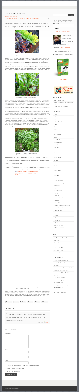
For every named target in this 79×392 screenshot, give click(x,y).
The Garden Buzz (57, 222)
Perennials (56, 144)
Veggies (39, 18)
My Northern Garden (58, 210)
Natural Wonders (57, 139)
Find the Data (56, 265)
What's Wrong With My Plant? (60, 292)
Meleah (15, 16)
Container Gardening (11, 18)
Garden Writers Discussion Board (61, 270)
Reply (47, 322)
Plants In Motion (57, 252)
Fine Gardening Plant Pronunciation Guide (63, 267)
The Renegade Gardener (59, 227)
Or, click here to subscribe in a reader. (63, 31)
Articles (39, 5)
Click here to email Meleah (64, 47)
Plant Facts (56, 275)
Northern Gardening (58, 212)
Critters (55, 124)
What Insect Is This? (58, 290)
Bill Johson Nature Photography (60, 237)
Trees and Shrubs (57, 157)
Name (6, 349)
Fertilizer (55, 129)
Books (55, 116)
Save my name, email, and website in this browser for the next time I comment (23, 365)
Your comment (8, 333)
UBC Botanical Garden (58, 282)
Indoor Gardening (57, 134)
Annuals (55, 114)
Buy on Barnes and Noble (63, 80)
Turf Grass (56, 160)
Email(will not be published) (11, 355)
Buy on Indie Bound (64, 79)
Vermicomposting (57, 167)
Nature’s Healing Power (59, 100)
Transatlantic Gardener (58, 230)
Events (46, 5)
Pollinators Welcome (58, 217)
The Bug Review (57, 240)
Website (6, 360)
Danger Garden (57, 185)
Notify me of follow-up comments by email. (15, 368)
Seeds (55, 150)
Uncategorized (33, 18)
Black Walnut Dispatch (58, 180)
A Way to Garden (57, 178)
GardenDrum (56, 200)
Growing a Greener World (59, 208)
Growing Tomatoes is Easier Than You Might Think (63, 103)
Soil (54, 152)
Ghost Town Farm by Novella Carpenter (62, 205)
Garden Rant (56, 195)
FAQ (55, 127)
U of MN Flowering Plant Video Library (62, 280)
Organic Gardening (24, 18)
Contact (71, 5)
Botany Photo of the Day (59, 250)
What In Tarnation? (58, 170)
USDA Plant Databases (58, 287)
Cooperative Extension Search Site (61, 260)
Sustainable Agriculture (59, 155)
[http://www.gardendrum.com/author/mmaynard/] (63, 90)
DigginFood (56, 188)
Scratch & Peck (57, 220)
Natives (55, 137)
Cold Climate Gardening (59, 183)
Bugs (55, 119)
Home (32, 5)
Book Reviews (62, 5)
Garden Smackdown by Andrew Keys (61, 198)
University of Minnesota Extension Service (62, 285)
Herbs (17, 18)
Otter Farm (56, 215)
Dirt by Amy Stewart (58, 190)
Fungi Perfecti (56, 193)
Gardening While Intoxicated (60, 203)
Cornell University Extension (60, 262)
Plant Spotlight (57, 147)
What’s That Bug (57, 242)
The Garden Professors (58, 225)
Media (53, 5)
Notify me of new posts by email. (13, 371)
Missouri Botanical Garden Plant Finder (62, 272)
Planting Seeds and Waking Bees (61, 106)
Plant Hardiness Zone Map (59, 277)
